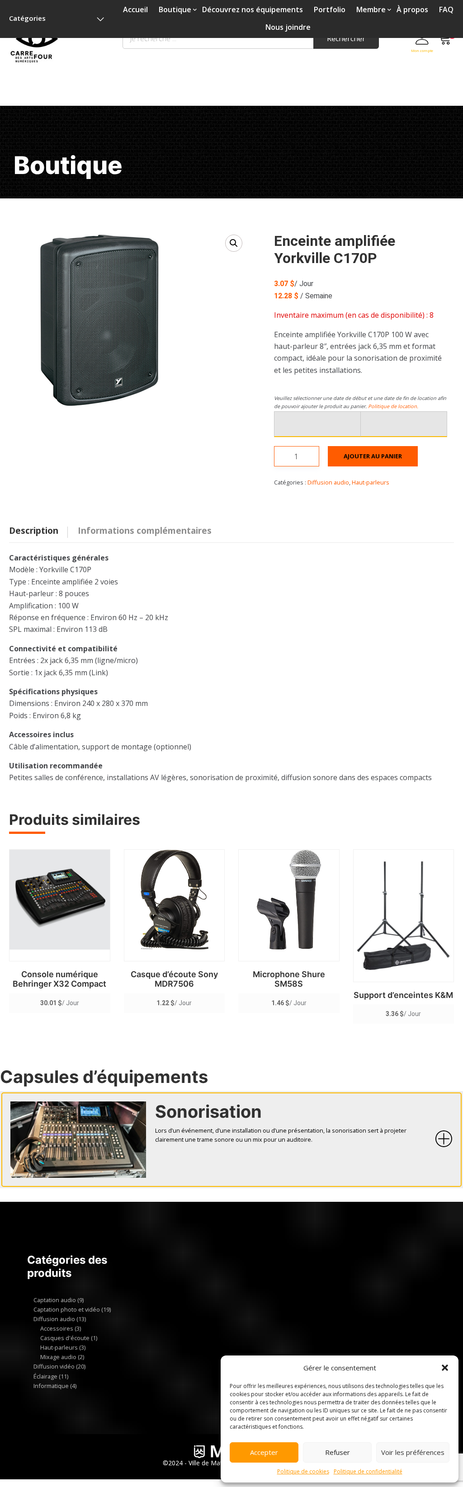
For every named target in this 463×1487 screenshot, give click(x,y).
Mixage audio (58, 1357)
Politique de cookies (303, 1471)
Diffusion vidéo (54, 1366)
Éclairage (45, 1376)
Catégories (27, 18)
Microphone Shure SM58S (289, 979)
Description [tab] (33, 530)
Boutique (175, 9)
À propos (412, 9)
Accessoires (56, 1328)
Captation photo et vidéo (66, 1309)
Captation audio (54, 1300)
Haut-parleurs (370, 482)
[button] (444, 1367)
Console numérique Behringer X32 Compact (59, 979)
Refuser (337, 1452)
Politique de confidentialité (368, 1471)
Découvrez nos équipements (252, 9)
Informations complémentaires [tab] (145, 530)
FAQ (446, 9)
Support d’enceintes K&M (403, 995)
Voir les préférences (412, 1452)
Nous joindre (288, 27)
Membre (371, 9)
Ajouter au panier (373, 456)
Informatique (51, 1386)
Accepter (264, 1452)
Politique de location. (393, 406)
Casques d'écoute (65, 1338)
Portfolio (329, 9)
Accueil (135, 9)
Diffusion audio (328, 482)
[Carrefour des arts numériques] (34, 45)
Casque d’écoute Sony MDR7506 (174, 979)
